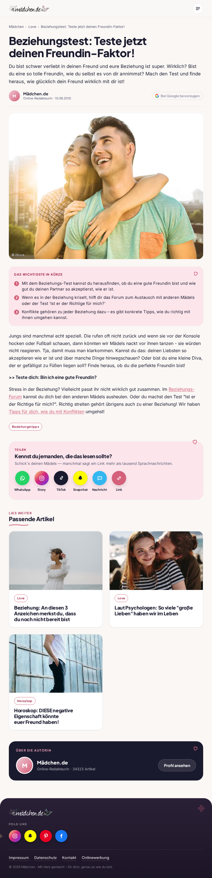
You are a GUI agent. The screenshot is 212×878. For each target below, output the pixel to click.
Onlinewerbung (95, 857)
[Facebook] (61, 836)
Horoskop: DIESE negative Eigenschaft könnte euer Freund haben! (43, 716)
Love (32, 27)
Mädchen (16, 27)
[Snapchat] (30, 836)
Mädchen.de (35, 93)
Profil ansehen (177, 765)
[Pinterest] (46, 836)
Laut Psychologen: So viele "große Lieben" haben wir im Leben (154, 610)
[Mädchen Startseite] (29, 8)
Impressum (19, 857)
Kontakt (69, 857)
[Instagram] (15, 836)
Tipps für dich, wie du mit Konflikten (46, 411)
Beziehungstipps (25, 426)
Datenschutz (45, 857)
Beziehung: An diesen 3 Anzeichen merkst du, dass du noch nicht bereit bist (45, 613)
